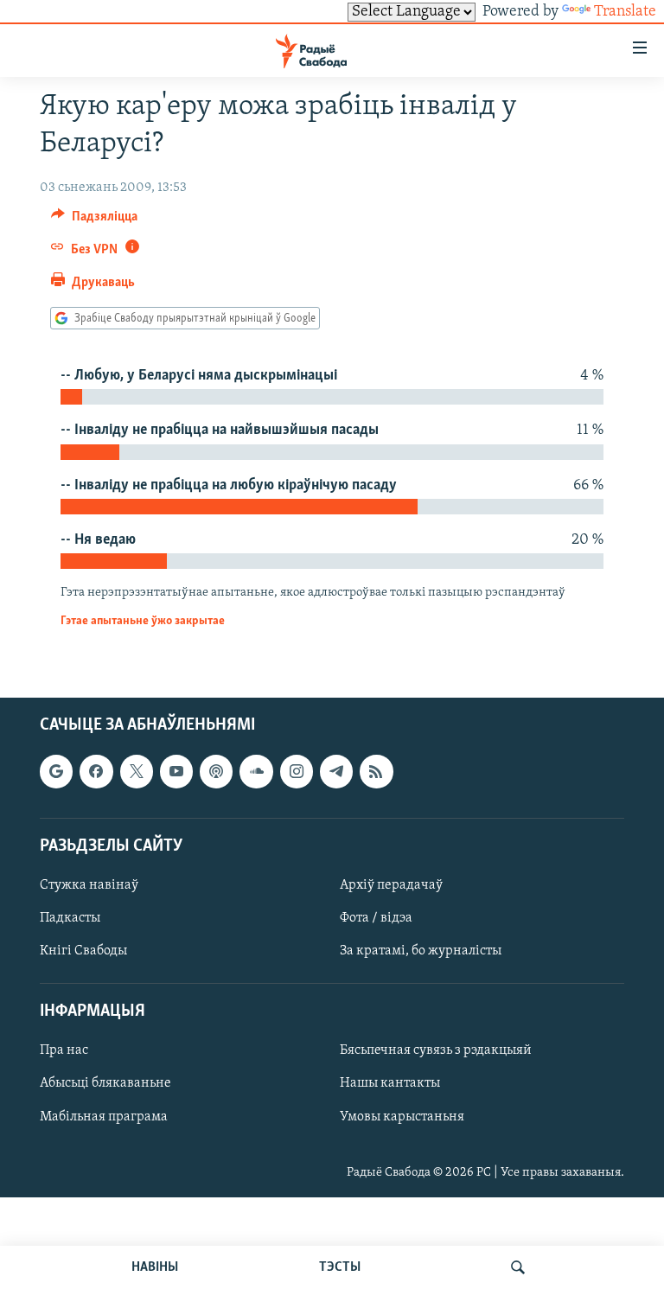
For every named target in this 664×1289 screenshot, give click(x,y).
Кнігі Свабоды (83, 951)
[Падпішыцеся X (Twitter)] (136, 772)
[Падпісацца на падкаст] (216, 772)
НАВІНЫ (154, 1267)
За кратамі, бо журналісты (420, 951)
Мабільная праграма (104, 1117)
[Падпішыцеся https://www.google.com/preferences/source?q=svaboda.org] (56, 772)
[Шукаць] (518, 1267)
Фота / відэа (376, 918)
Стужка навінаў (89, 885)
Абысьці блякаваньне (105, 1084)
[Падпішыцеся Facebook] (96, 772)
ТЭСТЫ (340, 1267)
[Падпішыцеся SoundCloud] (255, 772)
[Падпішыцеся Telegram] (336, 772)
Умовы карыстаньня (402, 1117)
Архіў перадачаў (391, 885)
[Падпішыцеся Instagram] (296, 772)
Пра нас (64, 1051)
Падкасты (70, 918)
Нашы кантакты (390, 1084)
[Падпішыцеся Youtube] (176, 772)
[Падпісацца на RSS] (376, 772)
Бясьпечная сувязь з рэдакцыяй (436, 1051)
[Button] (94, 220)
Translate (625, 12)
